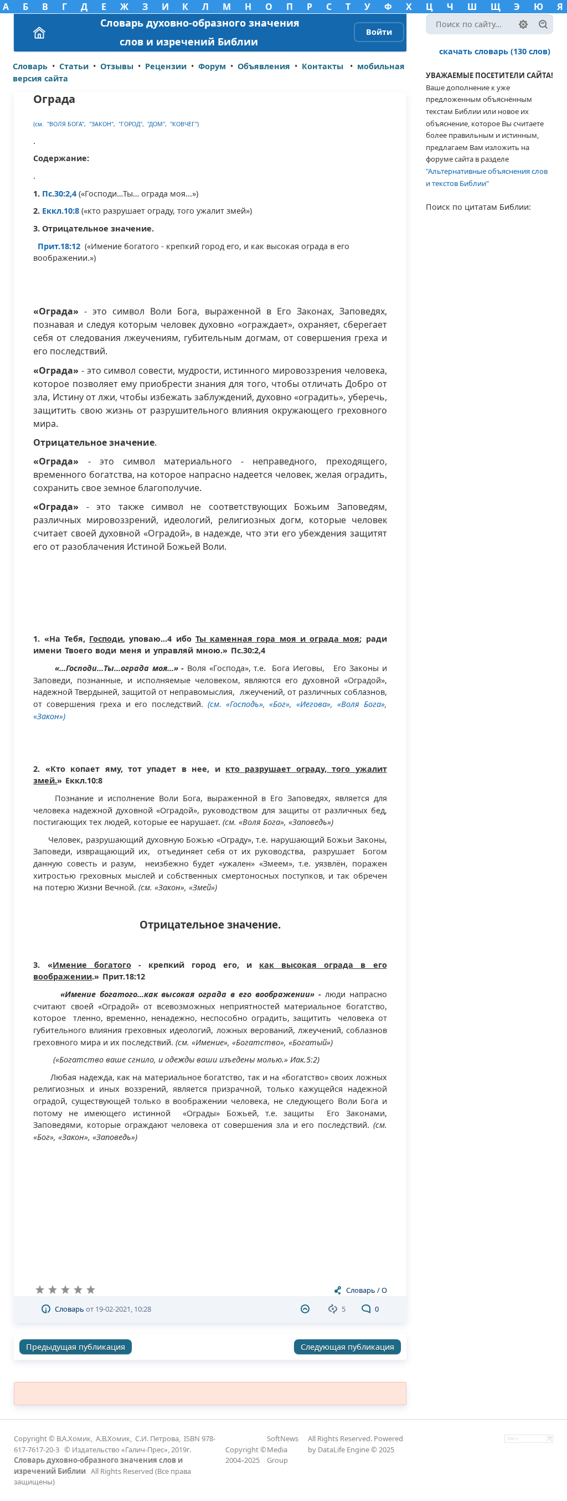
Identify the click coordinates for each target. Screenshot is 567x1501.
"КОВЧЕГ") (184, 124)
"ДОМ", (157, 124)
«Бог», (282, 704)
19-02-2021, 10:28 (123, 1309)
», (384, 704)
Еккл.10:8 (61, 210)
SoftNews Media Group (282, 1449)
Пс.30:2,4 (60, 193)
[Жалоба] (306, 1309)
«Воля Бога (359, 704)
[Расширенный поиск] (523, 24)
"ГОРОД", (131, 124)
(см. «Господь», (236, 704)
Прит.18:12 (56, 246)
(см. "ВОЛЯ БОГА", (60, 124)
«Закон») (49, 716)
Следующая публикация (347, 1347)
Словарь (360, 1290)
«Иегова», (314, 704)
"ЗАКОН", (103, 124)
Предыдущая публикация (75, 1347)
